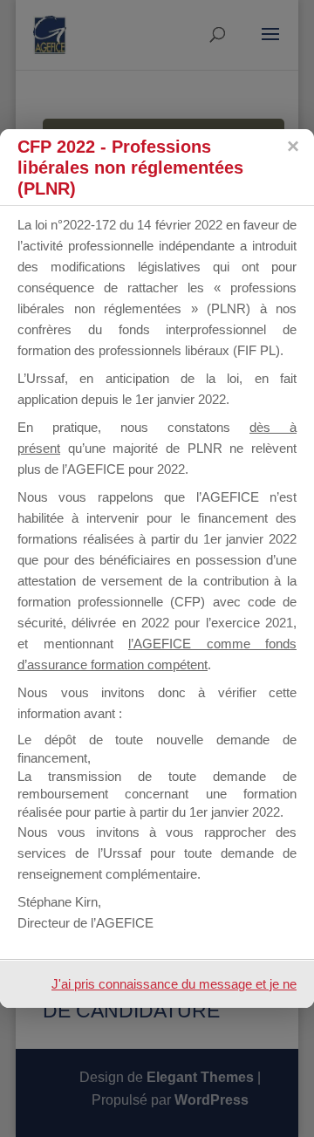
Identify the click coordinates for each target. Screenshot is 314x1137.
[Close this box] (292, 146)
